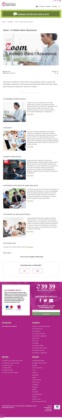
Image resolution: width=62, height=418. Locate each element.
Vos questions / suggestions (39, 336)
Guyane (34, 377)
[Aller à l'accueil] (36, 6)
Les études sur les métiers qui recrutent (12, 360)
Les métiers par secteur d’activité (10, 363)
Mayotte (34, 389)
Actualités (42, 6)
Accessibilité (35, 343)
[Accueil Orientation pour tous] (9, 4)
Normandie (35, 392)
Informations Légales (37, 345)
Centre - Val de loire (37, 367)
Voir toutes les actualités (9, 326)
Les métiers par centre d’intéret (10, 372)
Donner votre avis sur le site (39, 348)
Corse (33, 370)
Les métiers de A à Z (7, 365)
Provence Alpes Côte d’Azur (39, 401)
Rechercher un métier (7, 370)
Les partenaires (36, 331)
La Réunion (35, 384)
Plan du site (35, 340)
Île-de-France (35, 382)
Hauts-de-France (36, 380)
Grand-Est (34, 372)
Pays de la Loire (36, 399)
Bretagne (34, 365)
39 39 (47, 286)
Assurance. (30, 247)
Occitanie (34, 396)
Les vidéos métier (6, 367)
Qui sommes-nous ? (37, 328)
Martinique (35, 387)
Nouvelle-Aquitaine (37, 394)
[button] (59, 6)
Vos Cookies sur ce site (38, 350)
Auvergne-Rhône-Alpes (38, 360)
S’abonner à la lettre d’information (41, 326)
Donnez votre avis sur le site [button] (33, 14)
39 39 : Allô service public (38, 333)
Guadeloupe (35, 375)
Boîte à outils (35, 338)
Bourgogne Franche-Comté (39, 363)
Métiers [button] (48, 6)
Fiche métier (30, 114)
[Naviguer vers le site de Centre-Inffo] (57, 407)
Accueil (4, 22)
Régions (54, 6)
